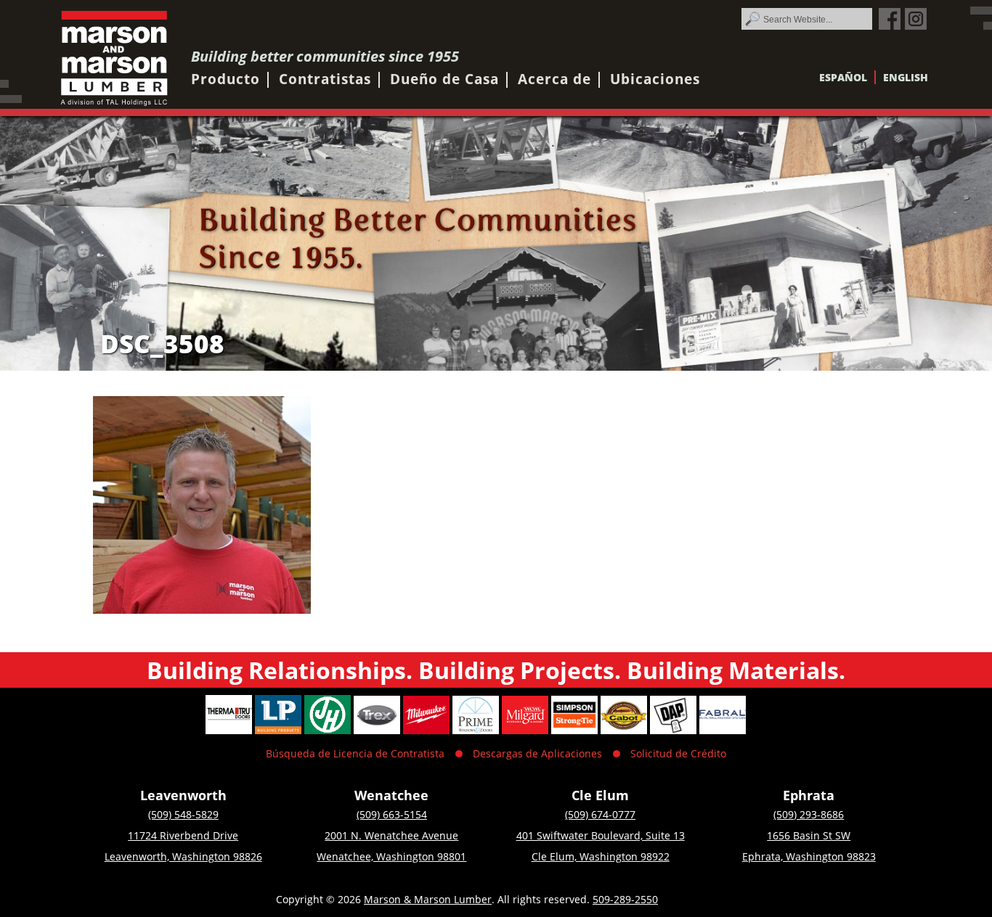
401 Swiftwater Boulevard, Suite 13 (600, 835)
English (905, 77)
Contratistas (325, 79)
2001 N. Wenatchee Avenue (391, 835)
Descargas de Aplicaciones (537, 753)
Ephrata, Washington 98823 (809, 856)
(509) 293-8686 (808, 814)
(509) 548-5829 (183, 814)
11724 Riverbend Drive (183, 835)
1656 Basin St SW (808, 835)
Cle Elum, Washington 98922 (601, 856)
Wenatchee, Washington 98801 (391, 856)
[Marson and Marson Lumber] (114, 59)
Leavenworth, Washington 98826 (183, 856)
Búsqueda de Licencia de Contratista (355, 753)
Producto (225, 79)
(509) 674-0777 (600, 814)
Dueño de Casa (444, 79)
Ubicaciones (655, 79)
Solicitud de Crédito (678, 753)
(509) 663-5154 (392, 814)
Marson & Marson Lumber (428, 899)
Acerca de (554, 79)
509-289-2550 (625, 899)
